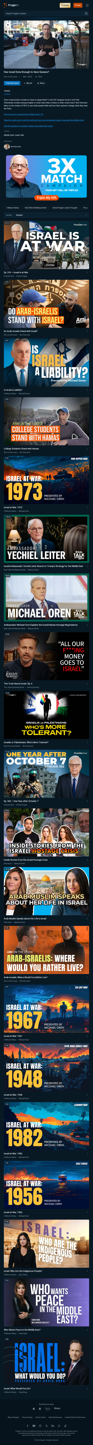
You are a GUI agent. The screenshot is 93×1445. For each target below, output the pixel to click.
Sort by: (9, 215)
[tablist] (46, 92)
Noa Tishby (23, 1275)
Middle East (9, 135)
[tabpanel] (46, 124)
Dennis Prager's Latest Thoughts (65, 208)
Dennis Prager (21, 276)
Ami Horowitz (16, 147)
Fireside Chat (9, 276)
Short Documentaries (12, 746)
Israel (17, 135)
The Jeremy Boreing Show (14, 687)
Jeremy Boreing (33, 687)
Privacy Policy (27, 1417)
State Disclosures (55, 1417)
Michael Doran (24, 394)
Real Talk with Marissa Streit (35, 208)
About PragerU (13, 1417)
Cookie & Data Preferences (75, 1417)
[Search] (86, 13)
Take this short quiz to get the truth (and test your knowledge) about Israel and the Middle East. (44, 120)
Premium (65, 5)
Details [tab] (7, 91)
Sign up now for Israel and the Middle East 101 (23, 114)
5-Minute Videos (12, 208)
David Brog (23, 1392)
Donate (78, 5)
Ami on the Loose (10, 77)
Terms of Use (40, 1417)
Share (42, 83)
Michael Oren (24, 511)
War (22, 135)
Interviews (8, 863)
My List (29, 83)
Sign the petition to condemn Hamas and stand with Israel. (28, 126)
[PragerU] (11, 5)
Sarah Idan (23, 1333)
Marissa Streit (33, 570)
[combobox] (51, 215)
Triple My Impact (12, 83)
